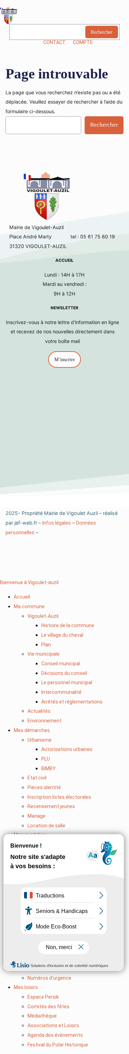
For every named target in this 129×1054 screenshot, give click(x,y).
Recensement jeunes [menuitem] (51, 806)
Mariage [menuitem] (36, 816)
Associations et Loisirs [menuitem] (53, 1025)
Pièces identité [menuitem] (44, 787)
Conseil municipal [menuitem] (60, 663)
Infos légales (56, 523)
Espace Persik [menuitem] (43, 997)
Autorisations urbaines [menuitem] (67, 749)
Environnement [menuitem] (45, 720)
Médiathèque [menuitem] (42, 1016)
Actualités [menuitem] (39, 711)
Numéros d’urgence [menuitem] (49, 978)
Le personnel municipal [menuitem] (66, 682)
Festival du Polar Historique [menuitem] (58, 1044)
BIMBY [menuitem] (48, 768)
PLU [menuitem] (45, 759)
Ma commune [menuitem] (29, 606)
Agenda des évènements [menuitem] (55, 1035)
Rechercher (101, 32)
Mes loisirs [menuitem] (26, 987)
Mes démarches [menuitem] (32, 730)
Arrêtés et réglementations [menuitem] (72, 702)
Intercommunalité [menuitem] (61, 692)
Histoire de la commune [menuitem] (67, 625)
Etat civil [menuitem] (37, 778)
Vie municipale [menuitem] (44, 654)
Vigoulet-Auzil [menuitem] (43, 616)
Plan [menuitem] (46, 644)
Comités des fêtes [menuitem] (48, 1006)
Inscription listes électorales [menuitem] (59, 797)
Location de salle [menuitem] (46, 825)
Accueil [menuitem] (22, 597)
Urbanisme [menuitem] (40, 740)
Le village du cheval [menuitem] (62, 635)
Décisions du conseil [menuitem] (64, 673)
